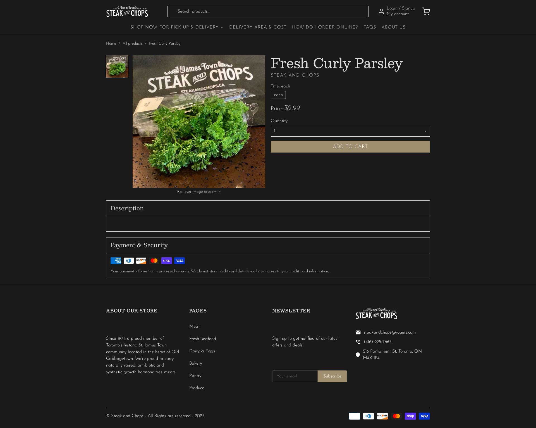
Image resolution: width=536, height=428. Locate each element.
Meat (194, 326)
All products (132, 44)
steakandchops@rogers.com (390, 332)
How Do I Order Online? (325, 27)
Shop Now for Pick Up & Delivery (174, 27)
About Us (393, 27)
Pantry (195, 376)
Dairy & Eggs (202, 351)
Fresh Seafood (202, 339)
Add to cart (350, 146)
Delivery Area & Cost (257, 27)
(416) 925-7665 (377, 342)
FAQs (369, 27)
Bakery (195, 363)
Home (111, 44)
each (278, 95)
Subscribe (332, 376)
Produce (196, 388)
